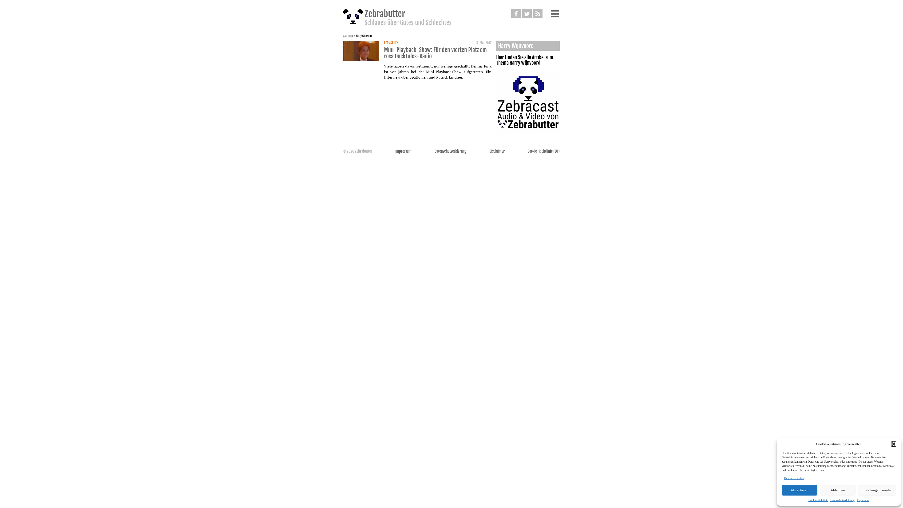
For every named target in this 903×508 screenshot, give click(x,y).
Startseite (348, 36)
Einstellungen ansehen (876, 490)
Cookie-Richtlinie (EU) (544, 151)
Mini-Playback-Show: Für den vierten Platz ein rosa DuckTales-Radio (435, 53)
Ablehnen (838, 490)
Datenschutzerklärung (842, 500)
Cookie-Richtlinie (818, 500)
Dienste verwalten (794, 478)
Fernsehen (391, 43)
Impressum (863, 500)
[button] (893, 444)
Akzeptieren (799, 490)
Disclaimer (497, 151)
